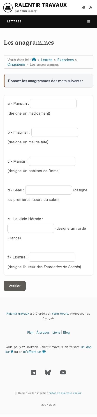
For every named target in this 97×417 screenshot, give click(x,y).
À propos (43, 332)
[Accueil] (34, 60)
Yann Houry (60, 313)
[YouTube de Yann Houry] (63, 373)
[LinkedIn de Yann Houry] (33, 373)
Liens (56, 332)
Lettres (47, 60)
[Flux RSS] (90, 7)
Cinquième (16, 64)
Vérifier (14, 286)
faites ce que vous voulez (65, 393)
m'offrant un (32, 352)
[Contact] (83, 7)
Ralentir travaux (18, 313)
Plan (30, 332)
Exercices (65, 60)
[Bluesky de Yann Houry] (48, 373)
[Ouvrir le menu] (88, 21)
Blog (66, 332)
